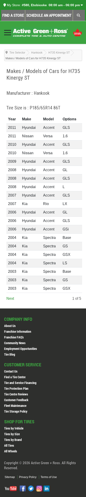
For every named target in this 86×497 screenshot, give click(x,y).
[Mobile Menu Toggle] (7, 32)
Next (10, 298)
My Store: (13, 5)
